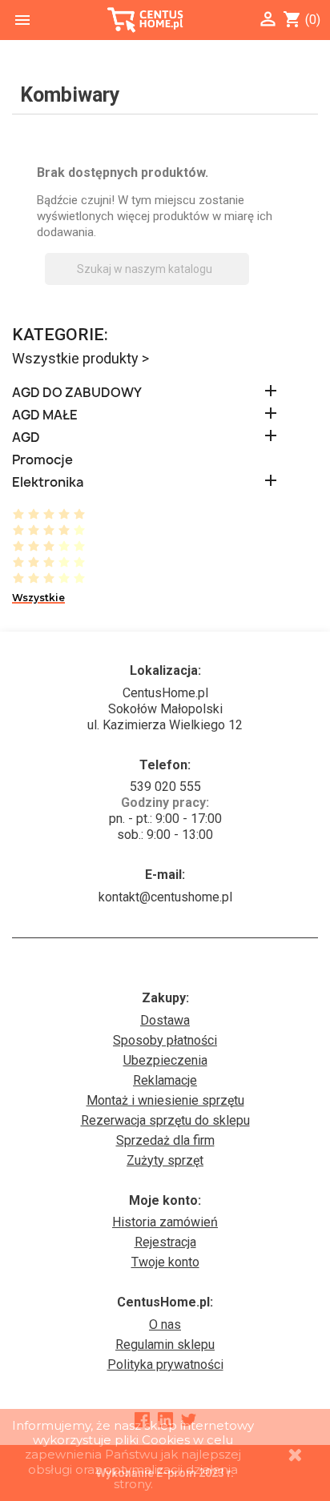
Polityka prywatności (165, 1364)
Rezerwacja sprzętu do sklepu (165, 1120)
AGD (26, 437)
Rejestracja (165, 1242)
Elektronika (47, 482)
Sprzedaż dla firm (165, 1140)
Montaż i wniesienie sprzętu (165, 1100)
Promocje (42, 460)
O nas (165, 1324)
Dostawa (165, 1020)
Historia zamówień (165, 1222)
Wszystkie (38, 598)
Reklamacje (165, 1080)
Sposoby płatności (165, 1040)
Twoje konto (165, 1262)
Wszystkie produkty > (80, 358)
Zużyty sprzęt (165, 1160)
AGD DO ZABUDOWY (77, 392)
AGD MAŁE (45, 415)
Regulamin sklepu (165, 1344)
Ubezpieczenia (165, 1060)
